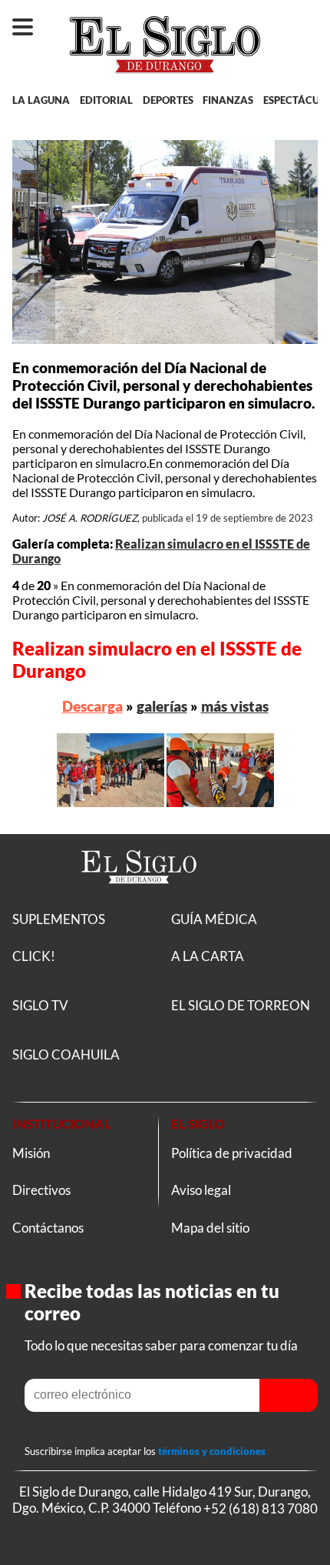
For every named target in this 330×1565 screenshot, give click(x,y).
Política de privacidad (231, 1153)
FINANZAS (228, 100)
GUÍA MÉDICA (214, 919)
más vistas (235, 706)
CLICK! (33, 956)
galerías (162, 706)
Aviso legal (201, 1190)
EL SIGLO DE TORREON (240, 1005)
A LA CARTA (207, 956)
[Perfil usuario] (304, 20)
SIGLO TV (40, 1005)
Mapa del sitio (210, 1228)
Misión (31, 1153)
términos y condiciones (212, 1451)
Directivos (41, 1190)
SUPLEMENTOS (58, 919)
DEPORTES (168, 100)
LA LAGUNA (41, 100)
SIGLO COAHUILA (66, 1054)
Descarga (92, 706)
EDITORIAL (106, 100)
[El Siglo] (139, 901)
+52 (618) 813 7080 (260, 1508)
